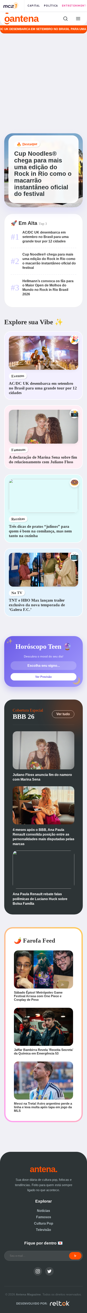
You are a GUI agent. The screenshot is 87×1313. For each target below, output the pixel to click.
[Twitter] (49, 1271)
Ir (75, 1255)
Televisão (43, 1230)
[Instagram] (38, 1271)
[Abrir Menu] (78, 18)
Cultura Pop (43, 1223)
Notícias (43, 1211)
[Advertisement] (43, 83)
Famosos (43, 1217)
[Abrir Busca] (65, 18)
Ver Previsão (43, 676)
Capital (33, 5)
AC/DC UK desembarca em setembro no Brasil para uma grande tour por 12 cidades (45, 237)
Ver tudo (63, 714)
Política (51, 5)
